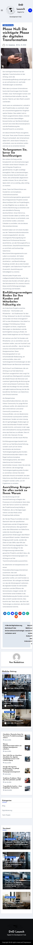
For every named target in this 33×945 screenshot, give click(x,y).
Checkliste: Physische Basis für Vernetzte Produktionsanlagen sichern (15, 684)
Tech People (6, 815)
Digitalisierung (8, 25)
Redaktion (12, 45)
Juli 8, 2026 (19, 723)
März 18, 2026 (8, 790)
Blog (3, 806)
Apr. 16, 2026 (7, 782)
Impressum (27, 942)
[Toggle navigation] (2, 10)
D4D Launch (16, 932)
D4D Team (10, 688)
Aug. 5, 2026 (20, 688)
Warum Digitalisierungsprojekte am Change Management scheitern (16, 701)
